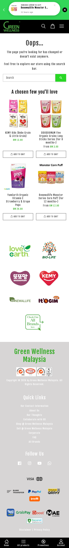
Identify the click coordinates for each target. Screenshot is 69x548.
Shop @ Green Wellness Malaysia (34, 423)
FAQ (34, 437)
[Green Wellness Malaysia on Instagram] (29, 465)
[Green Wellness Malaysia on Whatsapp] (49, 465)
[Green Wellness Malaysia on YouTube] (39, 465)
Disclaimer (25, 529)
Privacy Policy (42, 529)
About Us (34, 410)
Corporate (34, 432)
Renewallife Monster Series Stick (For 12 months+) (34, 7)
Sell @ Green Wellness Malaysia (34, 428)
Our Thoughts (34, 415)
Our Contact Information (34, 405)
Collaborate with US (34, 419)
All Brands (34, 441)
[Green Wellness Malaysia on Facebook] (19, 465)
